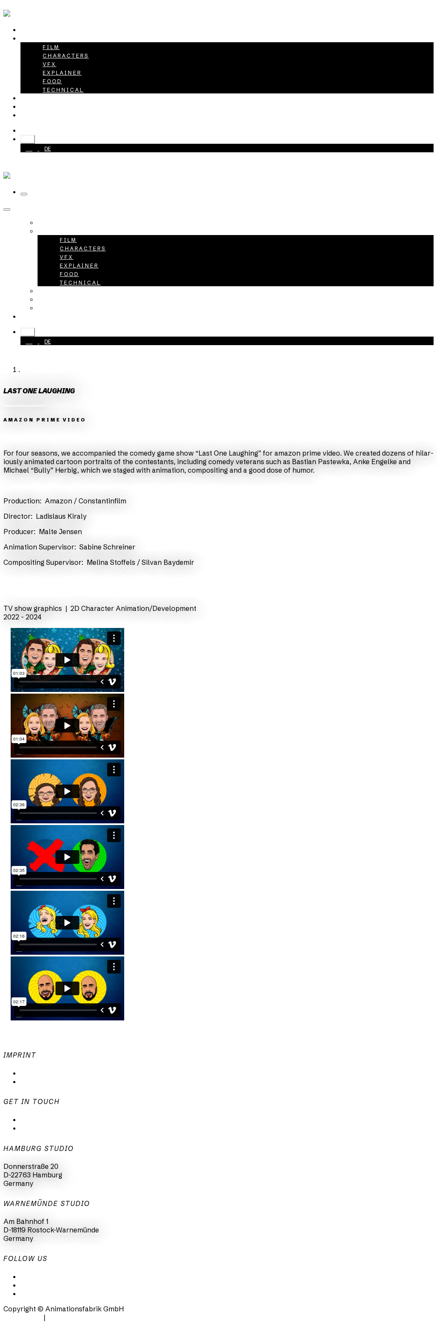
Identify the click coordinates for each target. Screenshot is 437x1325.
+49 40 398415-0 (60, 130)
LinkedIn (34, 1276)
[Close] (6, 209)
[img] (15, 437)
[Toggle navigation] (23, 194)
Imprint (32, 1081)
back (19, 593)
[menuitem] (40, 29)
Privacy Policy (43, 1073)
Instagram (37, 1285)
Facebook (36, 1293)
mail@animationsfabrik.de (62, 1119)
